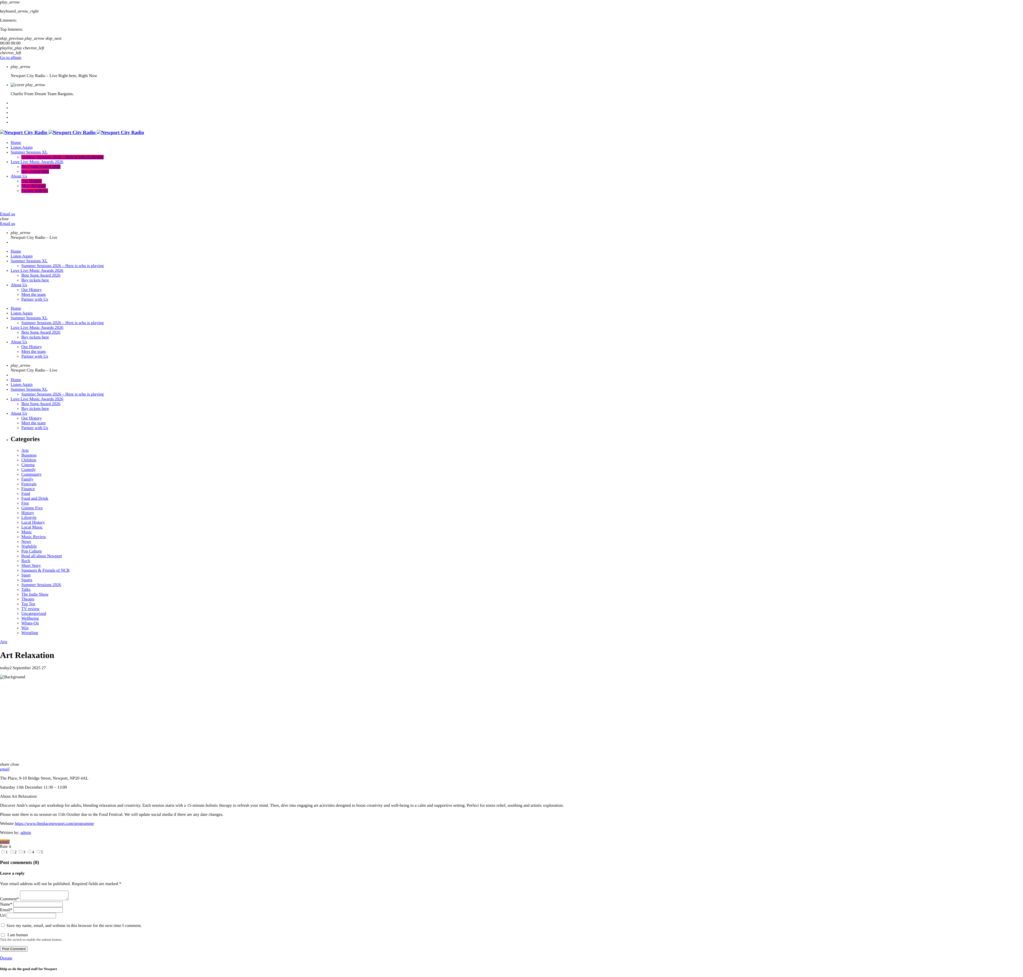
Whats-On (30, 623)
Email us (7, 214)
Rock (25, 561)
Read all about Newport (41, 556)
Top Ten (28, 604)
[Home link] (72, 132)
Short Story (31, 565)
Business (28, 455)
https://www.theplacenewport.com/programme (54, 823)
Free (25, 503)
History (27, 513)
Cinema (28, 465)
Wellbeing (30, 618)
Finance (28, 489)
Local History (33, 522)
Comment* (9, 899)
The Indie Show (34, 594)
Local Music (32, 527)
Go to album (10, 57)
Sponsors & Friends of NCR (45, 570)
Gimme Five (32, 508)
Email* (6, 910)
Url (3, 915)
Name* (6, 904)
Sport (26, 575)
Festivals (28, 484)
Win (25, 628)
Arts (25, 450)
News (26, 541)
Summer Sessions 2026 (41, 585)
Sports (26, 580)
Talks (25, 589)
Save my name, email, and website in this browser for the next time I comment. (74, 925)
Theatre (27, 599)
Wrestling (29, 633)
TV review (30, 609)
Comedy (28, 469)
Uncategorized (33, 613)
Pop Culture (31, 551)
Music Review (33, 537)
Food (25, 493)
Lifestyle (28, 517)
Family (27, 479)
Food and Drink (34, 498)
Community (31, 474)
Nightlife (29, 546)
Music (26, 532)
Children (28, 460)
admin (26, 832)
